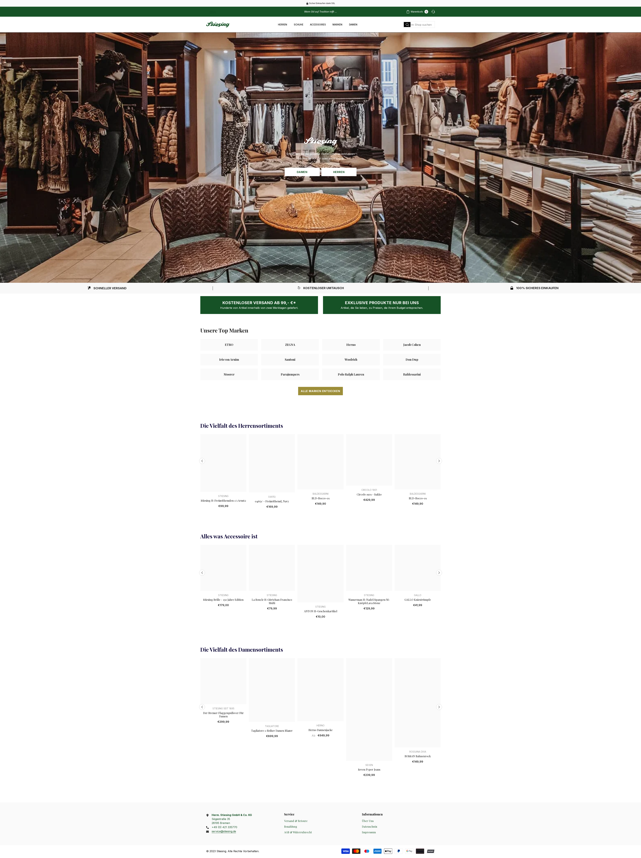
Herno (320, 725)
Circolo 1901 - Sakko (369, 494)
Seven (369, 765)
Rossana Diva (417, 751)
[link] (107, 288)
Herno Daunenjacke (320, 730)
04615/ (272, 496)
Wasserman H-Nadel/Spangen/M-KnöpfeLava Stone (369, 601)
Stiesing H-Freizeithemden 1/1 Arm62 (223, 500)
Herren (339, 172)
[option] (320, 3)
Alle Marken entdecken (320, 391)
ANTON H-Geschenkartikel (320, 611)
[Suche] (419, 24)
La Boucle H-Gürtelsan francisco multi (272, 601)
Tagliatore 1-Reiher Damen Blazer (272, 730)
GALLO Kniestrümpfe (417, 599)
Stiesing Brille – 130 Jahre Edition (223, 599)
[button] (202, 461)
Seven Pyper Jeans (369, 769)
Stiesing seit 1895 (223, 708)
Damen (302, 172)
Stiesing (223, 496)
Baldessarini (321, 493)
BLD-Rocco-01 (321, 498)
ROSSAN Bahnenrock (418, 756)
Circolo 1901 (369, 489)
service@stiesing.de (224, 831)
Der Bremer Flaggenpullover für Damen (223, 714)
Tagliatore (272, 726)
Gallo (417, 595)
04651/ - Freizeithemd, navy (272, 501)
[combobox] (419, 24)
